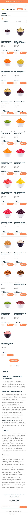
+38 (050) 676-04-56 (8, 494)
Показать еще (14, 360)
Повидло (4, 433)
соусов (22, 466)
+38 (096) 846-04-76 (20, 494)
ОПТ (6, 15)
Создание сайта (12, 513)
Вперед (17, 365)
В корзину (10, 52)
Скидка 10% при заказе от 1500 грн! (14, 1)
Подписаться (23, 506)
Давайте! (20, 9)
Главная (2, 15)
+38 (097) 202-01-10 (14, 496)
